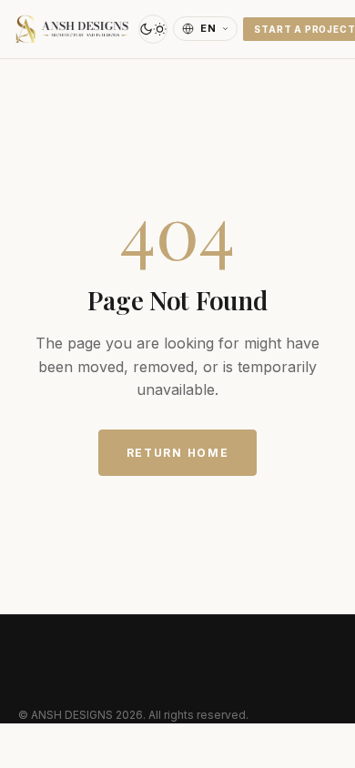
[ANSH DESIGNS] (72, 29)
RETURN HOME (177, 453)
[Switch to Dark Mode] (152, 29)
